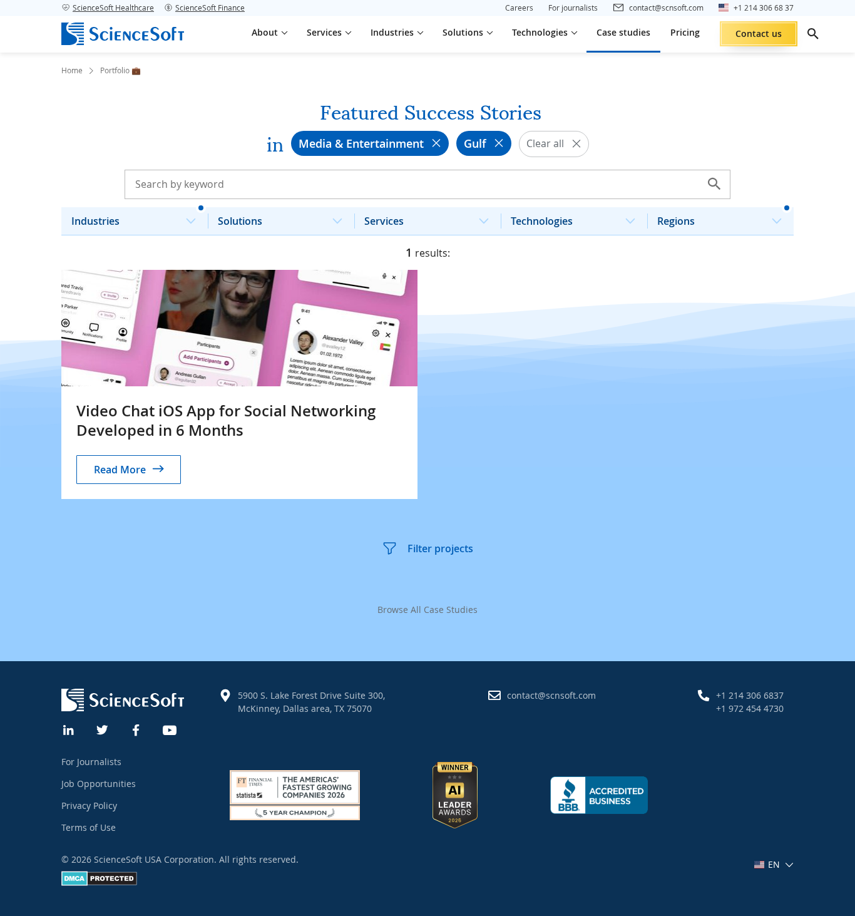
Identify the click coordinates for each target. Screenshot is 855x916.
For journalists (573, 8)
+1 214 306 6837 (750, 695)
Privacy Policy (89, 805)
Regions (676, 221)
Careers (519, 8)
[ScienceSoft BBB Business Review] (599, 794)
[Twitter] (102, 728)
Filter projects (440, 548)
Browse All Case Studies (427, 609)
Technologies (542, 221)
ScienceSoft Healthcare (113, 8)
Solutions (240, 221)
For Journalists (91, 762)
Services (384, 221)
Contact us (758, 33)
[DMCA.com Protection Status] (99, 882)
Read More (120, 469)
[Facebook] (136, 728)
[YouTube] (170, 728)
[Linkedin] (68, 728)
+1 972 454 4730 (750, 708)
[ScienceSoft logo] (122, 34)
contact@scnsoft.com (551, 695)
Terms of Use (88, 827)
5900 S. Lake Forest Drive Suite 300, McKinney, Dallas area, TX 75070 (311, 701)
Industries (95, 221)
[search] (813, 33)
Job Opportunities (98, 784)
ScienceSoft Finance (210, 8)
